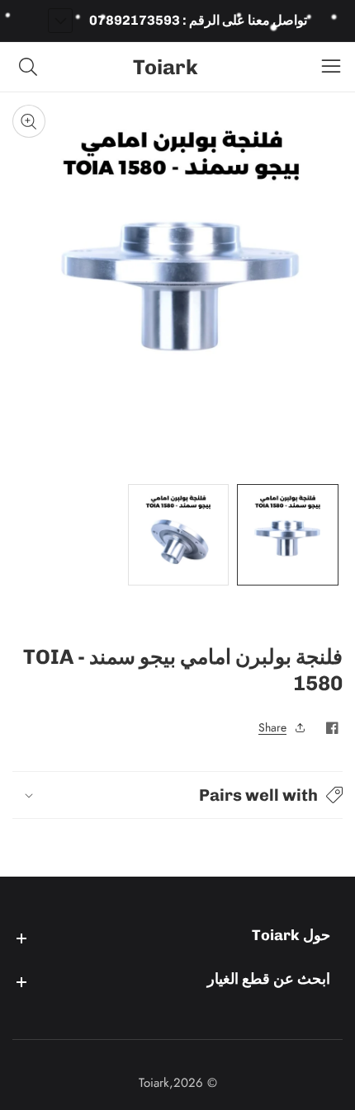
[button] (177, 795)
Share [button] (272, 727)
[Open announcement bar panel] (60, 20)
